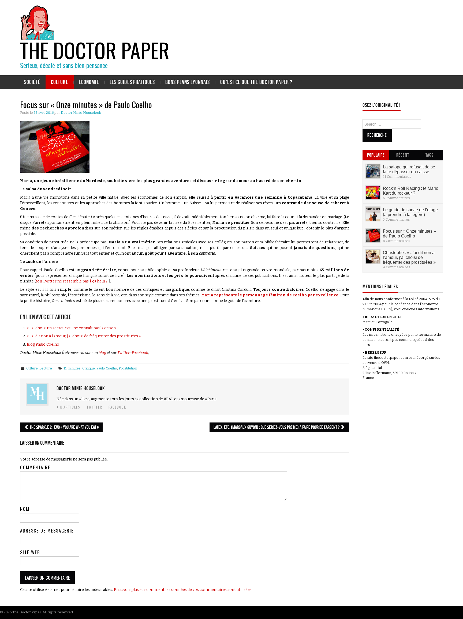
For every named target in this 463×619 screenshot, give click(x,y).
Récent (402, 154)
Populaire (376, 154)
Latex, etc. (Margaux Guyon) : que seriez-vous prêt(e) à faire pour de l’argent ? (277, 427)
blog (102, 352)
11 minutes (72, 368)
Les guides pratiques (132, 82)
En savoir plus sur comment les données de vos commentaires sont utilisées (183, 589)
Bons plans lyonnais (187, 82)
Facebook (140, 352)
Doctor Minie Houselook (81, 113)
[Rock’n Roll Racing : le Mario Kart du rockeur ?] (373, 192)
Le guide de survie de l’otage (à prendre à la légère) (410, 212)
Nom (24, 509)
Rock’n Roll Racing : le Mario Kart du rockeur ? (410, 190)
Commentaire (35, 467)
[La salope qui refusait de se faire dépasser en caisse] (373, 171)
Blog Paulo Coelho (43, 344)
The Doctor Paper (94, 50)
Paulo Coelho (106, 368)
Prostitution (128, 368)
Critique (88, 368)
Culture (59, 82)
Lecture (45, 368)
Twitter (123, 352)
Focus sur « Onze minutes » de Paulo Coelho (409, 233)
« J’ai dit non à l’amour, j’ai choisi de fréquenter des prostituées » (84, 336)
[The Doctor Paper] (37, 22)
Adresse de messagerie (47, 530)
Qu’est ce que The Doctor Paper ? (256, 82)
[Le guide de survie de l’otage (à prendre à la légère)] (373, 214)
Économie (89, 82)
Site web (30, 552)
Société (32, 82)
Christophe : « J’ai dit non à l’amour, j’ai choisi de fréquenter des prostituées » (409, 257)
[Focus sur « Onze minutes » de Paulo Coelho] (373, 235)
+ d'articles (68, 407)
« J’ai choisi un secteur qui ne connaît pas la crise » (71, 328)
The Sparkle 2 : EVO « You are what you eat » (64, 427)
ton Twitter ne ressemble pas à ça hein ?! (72, 281)
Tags (429, 154)
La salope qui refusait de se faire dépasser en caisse (409, 169)
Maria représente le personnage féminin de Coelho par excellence (269, 295)
